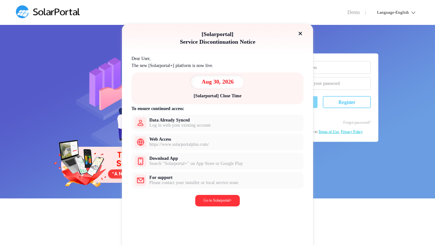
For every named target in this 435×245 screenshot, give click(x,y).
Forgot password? (357, 122)
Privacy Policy (351, 132)
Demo (353, 12)
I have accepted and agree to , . (319, 132)
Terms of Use (328, 132)
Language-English (393, 12)
